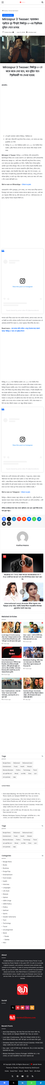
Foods (15, 766)
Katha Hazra (8, 32)
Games (6, 939)
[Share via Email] (4, 524)
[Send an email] (13, 32)
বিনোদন (29, 773)
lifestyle (29, 766)
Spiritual (5, 910)
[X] (9, 519)
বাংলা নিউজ (23, 773)
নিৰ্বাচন (4, 943)
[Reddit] (24, 519)
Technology (26, 770)
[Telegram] (39, 519)
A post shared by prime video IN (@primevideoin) (22, 310)
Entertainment (13, 11)
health (5, 881)
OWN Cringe (7, 900)
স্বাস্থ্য (14, 777)
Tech (4, 920)
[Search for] (42, 3)
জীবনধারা (16, 773)
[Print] (9, 524)
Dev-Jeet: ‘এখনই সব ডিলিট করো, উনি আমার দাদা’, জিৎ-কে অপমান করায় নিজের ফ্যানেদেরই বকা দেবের (32, 637)
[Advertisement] (22, 111)
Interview (6, 884)
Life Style (6, 891)
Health (22, 766)
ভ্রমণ (35, 773)
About (21, 1071)
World (5, 933)
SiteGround (35, 1067)
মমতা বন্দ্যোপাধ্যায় (6, 777)
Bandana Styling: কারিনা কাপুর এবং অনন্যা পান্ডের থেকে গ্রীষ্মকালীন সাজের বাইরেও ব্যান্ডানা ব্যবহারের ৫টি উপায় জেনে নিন (33, 663)
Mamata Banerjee (8, 770)
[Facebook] (4, 519)
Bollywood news (27, 763)
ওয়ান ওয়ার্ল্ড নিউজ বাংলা (7, 773)
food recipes (7, 878)
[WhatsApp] (34, 519)
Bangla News (7, 763)
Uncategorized (8, 930)
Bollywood (17, 763)
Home (5, 11)
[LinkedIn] (14, 519)
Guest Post (13, 1071)
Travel (35, 770)
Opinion (5, 897)
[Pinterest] (19, 519)
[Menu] (3, 3)
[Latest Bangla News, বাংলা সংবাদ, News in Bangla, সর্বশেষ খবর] (22, 2)
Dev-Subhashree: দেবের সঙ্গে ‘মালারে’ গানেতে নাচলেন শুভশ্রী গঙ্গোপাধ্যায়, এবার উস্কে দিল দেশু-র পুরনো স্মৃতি (11, 694)
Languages (6, 887)
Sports (5, 913)
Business (6, 868)
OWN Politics (7, 904)
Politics (18, 770)
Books (5, 865)
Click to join (26, 184)
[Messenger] (29, 519)
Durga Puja (6, 871)
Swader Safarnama (9, 917)
